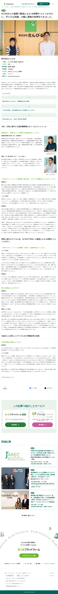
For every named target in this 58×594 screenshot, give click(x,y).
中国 (9, 64)
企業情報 (51, 573)
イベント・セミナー (50, 563)
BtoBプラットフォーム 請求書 (15, 71)
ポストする (49, 388)
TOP (2, 6)
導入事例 (6, 6)
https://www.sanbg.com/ (14, 76)
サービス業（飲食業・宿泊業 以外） (16, 61)
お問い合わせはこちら (28, 555)
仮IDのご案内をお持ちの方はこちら (28, 3)
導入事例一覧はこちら (28, 515)
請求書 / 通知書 (11, 66)
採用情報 (51, 575)
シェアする (34, 388)
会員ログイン (42, 3)
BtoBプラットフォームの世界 (12, 563)
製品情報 (14, 424)
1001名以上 (10, 69)
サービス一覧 (28, 563)
